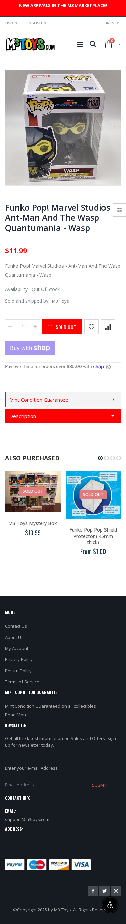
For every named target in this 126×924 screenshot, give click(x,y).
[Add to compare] (108, 326)
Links (109, 22)
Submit (100, 785)
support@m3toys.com (27, 819)
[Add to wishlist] (91, 326)
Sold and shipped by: (27, 301)
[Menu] (80, 44)
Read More (16, 715)
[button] (100, 458)
